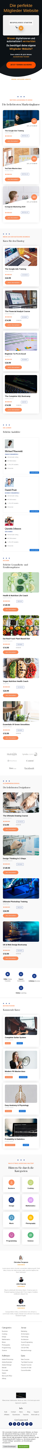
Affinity (4, 1378)
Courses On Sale (26, 1367)
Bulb (5, 1412)
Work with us (35, 1414)
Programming (6, 1347)
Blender (4, 1367)
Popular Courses (26, 1365)
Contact (13, 1412)
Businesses (16, 1414)
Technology (24, 1337)
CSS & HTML (25, 1347)
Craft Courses (25, 1345)
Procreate (5, 1370)
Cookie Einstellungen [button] (10, 1446)
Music (4, 1342)
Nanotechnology (26, 1350)
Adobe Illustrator (7, 1362)
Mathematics (6, 1339)
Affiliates (6, 1414)
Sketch (4, 1373)
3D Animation (25, 1334)
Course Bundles (26, 1370)
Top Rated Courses (27, 1362)
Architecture (24, 1339)
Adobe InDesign (7, 1365)
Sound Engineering (27, 1342)
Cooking (4, 1334)
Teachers (26, 1414)
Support (36, 1412)
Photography (6, 1345)
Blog (28, 1412)
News (21, 1412)
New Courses (25, 1359)
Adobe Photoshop (7, 1359)
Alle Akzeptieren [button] (23, 1446)
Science (4, 1350)
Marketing (24, 1331)
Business (5, 1331)
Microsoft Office (7, 1376)
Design (4, 1337)
